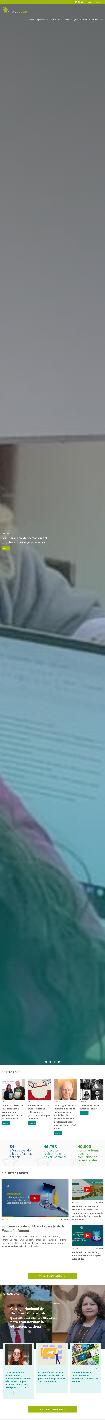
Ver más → (15, 1332)
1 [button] (46, 1062)
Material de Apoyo (96, 20)
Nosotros (30, 20)
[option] (52, 532)
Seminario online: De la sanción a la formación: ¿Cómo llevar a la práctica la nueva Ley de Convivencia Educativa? (87, 1213)
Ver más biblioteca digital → (52, 1276)
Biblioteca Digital (71, 20)
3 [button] (55, 1062)
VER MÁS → (6, 1123)
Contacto (98, 2)
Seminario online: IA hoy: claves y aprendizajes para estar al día (86, 1255)
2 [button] (50, 1062)
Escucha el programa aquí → (11, 557)
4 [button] (59, 1062)
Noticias (83, 20)
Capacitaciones (42, 20)
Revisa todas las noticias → (52, 1409)
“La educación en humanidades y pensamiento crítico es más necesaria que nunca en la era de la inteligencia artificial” (18, 1380)
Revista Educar (56, 20)
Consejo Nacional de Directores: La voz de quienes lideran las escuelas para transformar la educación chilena (33, 1317)
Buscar (90, 2)
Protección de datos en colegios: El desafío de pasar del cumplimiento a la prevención (52, 1377)
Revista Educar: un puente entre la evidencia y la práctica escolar (85, 1377)
